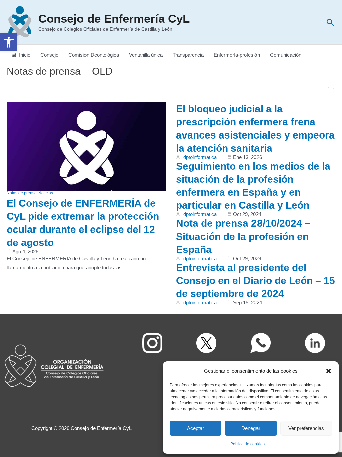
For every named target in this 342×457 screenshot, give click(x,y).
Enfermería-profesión (237, 55)
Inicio (24, 55)
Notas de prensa (22, 193)
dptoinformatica (200, 157)
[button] (8, 42)
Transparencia (188, 55)
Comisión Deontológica (93, 55)
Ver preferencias (306, 428)
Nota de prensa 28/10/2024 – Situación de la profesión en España (243, 236)
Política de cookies (247, 444)
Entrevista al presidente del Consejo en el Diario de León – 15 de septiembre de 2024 (255, 280)
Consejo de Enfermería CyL (114, 18)
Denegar (250, 428)
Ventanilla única (146, 55)
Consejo (49, 55)
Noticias (45, 193)
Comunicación (285, 55)
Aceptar (195, 428)
